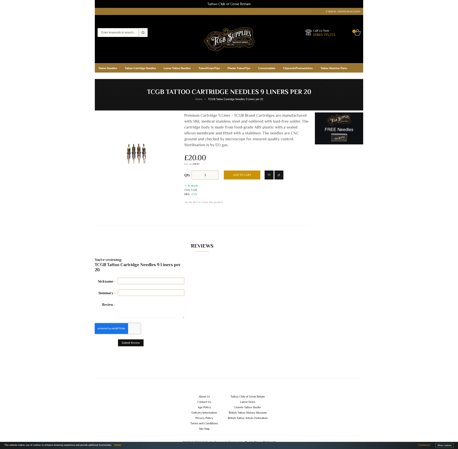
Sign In (332, 11)
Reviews (202, 246)
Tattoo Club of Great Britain (248, 396)
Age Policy (204, 407)
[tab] (202, 246)
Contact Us (204, 402)
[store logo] (229, 39)
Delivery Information (204, 412)
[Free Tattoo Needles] (339, 128)
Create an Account (348, 11)
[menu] (229, 68)
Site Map (204, 428)
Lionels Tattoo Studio (247, 407)
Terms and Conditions (204, 423)
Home (198, 99)
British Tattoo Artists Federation (248, 418)
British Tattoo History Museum (248, 412)
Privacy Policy (204, 418)
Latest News (247, 402)
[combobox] (118, 32)
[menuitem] (108, 68)
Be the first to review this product (204, 202)
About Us (204, 396)
